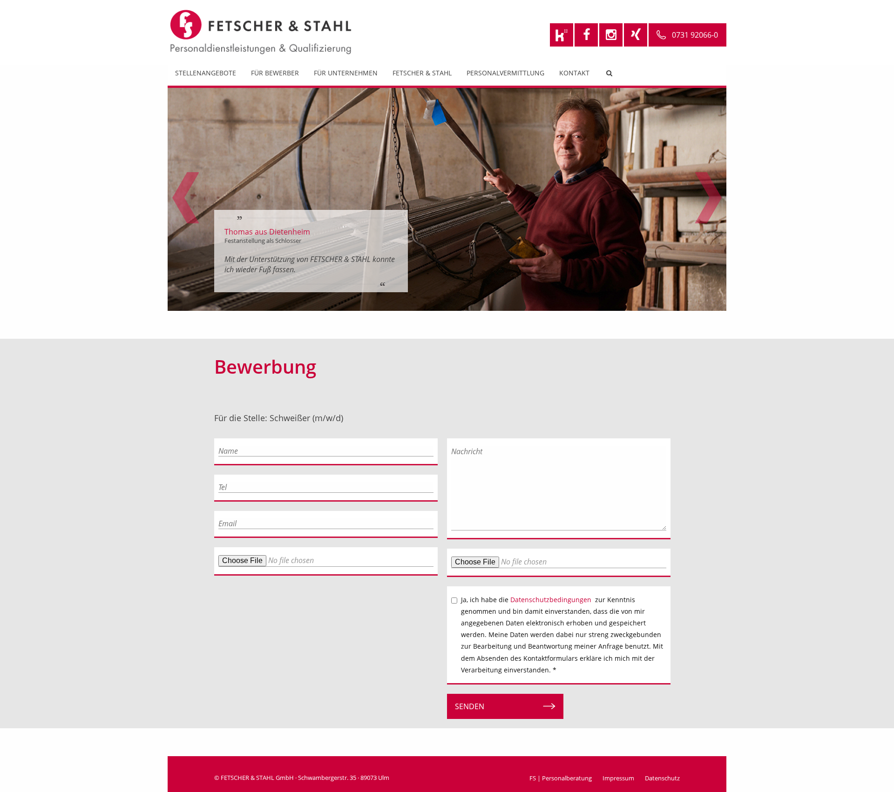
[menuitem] (206, 75)
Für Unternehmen (346, 72)
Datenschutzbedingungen (550, 599)
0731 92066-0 (695, 35)
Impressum (618, 778)
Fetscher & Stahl (422, 72)
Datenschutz (662, 778)
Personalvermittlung (505, 72)
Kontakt (574, 72)
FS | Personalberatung (560, 778)
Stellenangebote (205, 72)
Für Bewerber (275, 72)
